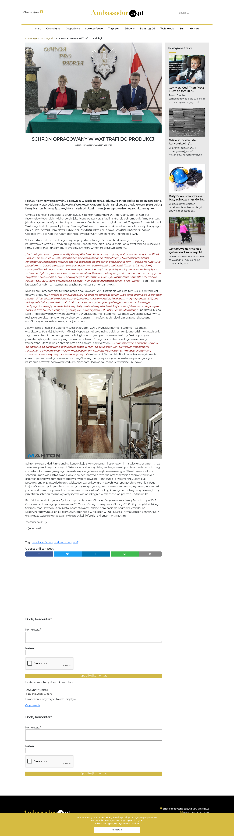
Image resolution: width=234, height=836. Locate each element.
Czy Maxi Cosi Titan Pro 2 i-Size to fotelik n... (186, 89)
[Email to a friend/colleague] (150, 554)
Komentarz (33, 629)
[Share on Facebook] (39, 554)
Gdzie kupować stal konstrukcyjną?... (182, 141)
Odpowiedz (32, 705)
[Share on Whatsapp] (125, 554)
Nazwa (29, 648)
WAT (75, 542)
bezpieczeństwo (42, 542)
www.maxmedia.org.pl (196, 812)
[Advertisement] (93, 174)
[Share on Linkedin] (96, 554)
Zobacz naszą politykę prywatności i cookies (117, 823)
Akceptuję (117, 830)
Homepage (31, 38)
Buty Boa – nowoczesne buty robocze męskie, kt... (187, 197)
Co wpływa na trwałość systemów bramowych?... (186, 250)
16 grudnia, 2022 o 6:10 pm (38, 694)
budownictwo (62, 542)
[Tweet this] (68, 554)
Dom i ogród (46, 38)
